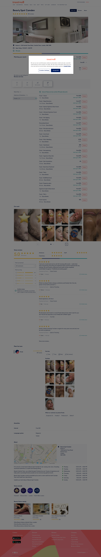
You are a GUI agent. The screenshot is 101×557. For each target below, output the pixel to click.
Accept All (56, 70)
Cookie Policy (67, 66)
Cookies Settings (44, 70)
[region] (51, 65)
